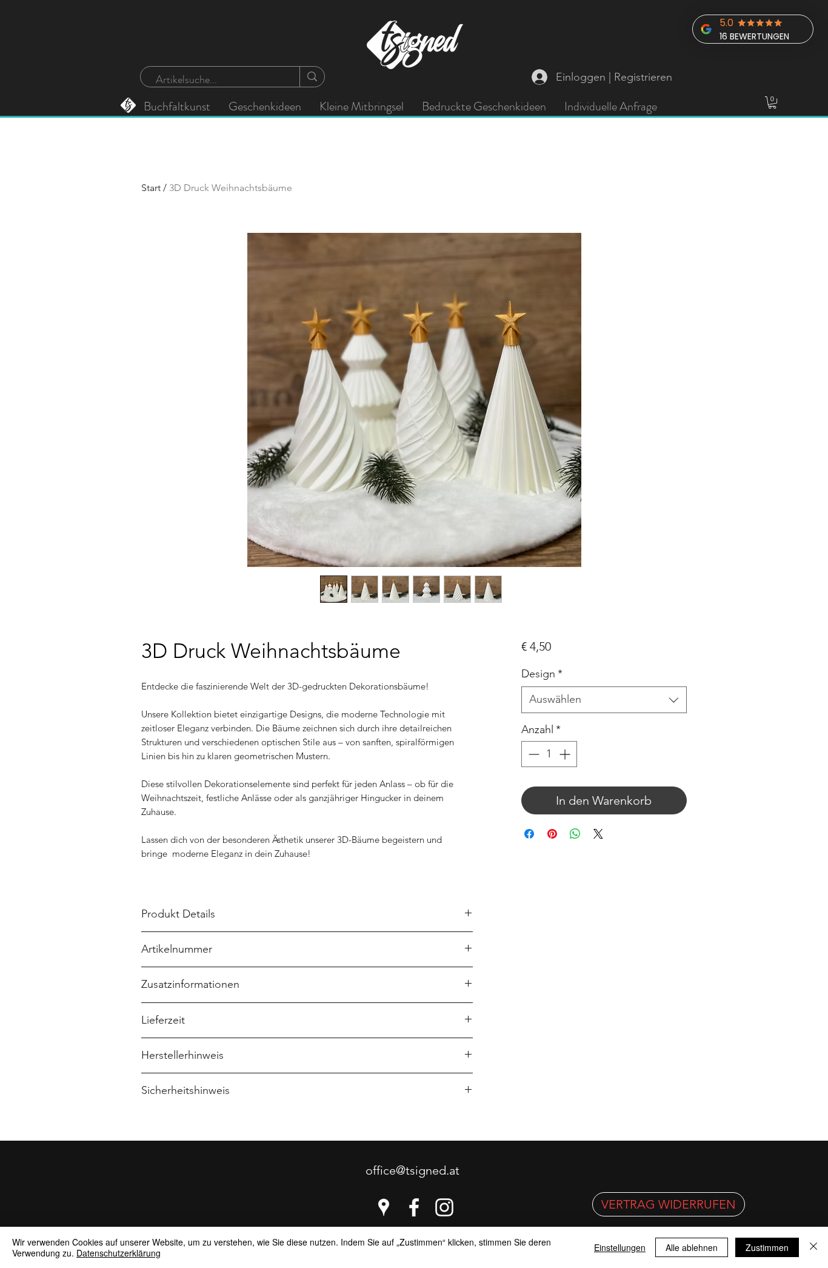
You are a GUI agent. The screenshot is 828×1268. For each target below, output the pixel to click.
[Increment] (565, 754)
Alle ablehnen (692, 1247)
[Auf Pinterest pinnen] (552, 834)
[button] (772, 102)
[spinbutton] (549, 754)
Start (151, 187)
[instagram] (444, 1207)
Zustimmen (767, 1247)
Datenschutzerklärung (118, 1253)
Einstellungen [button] (620, 1247)
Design (542, 673)
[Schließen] (813, 1247)
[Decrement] (532, 754)
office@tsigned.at (412, 1170)
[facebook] (414, 1207)
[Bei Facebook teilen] (529, 834)
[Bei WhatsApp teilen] (575, 834)
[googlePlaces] (384, 1207)
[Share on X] (598, 834)
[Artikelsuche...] (311, 77)
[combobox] (604, 699)
